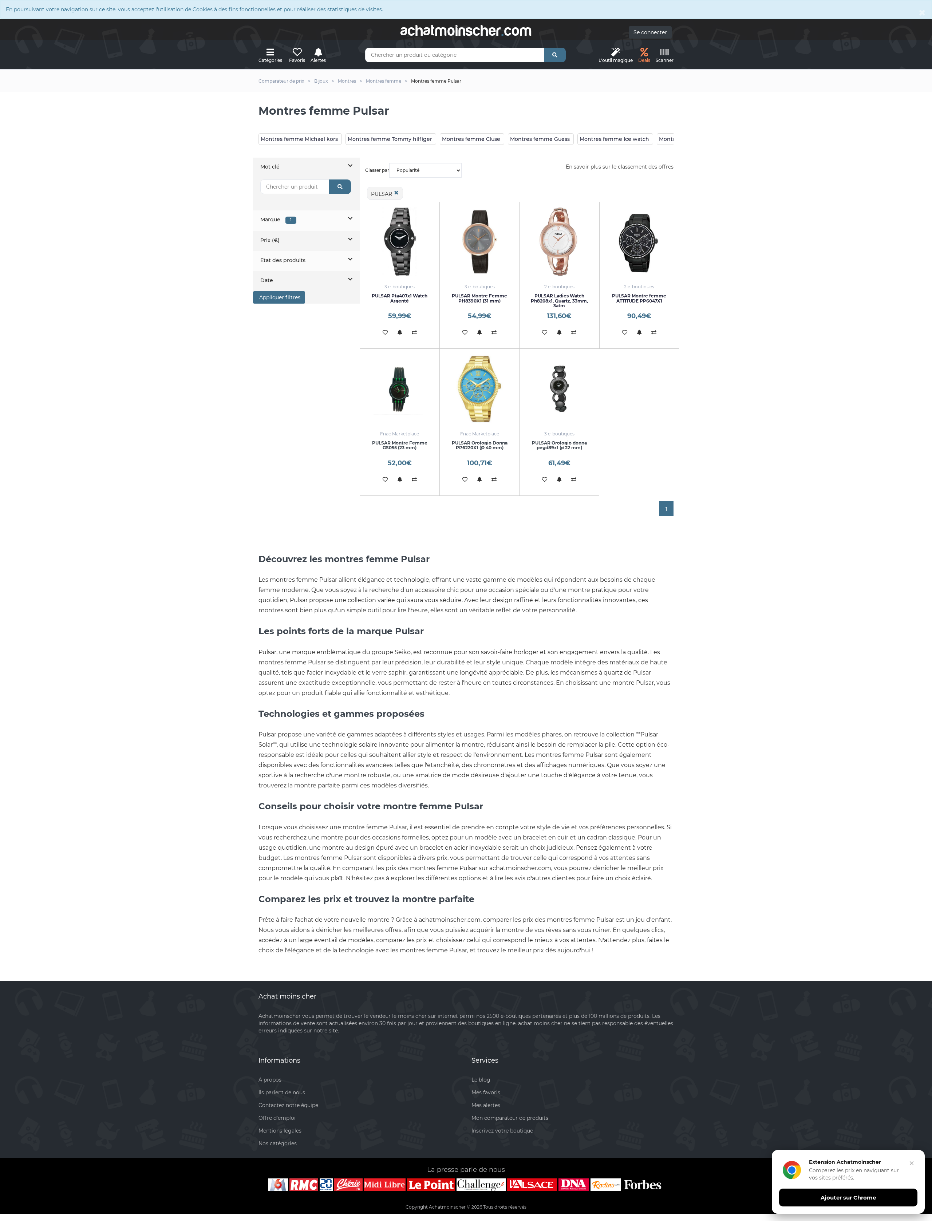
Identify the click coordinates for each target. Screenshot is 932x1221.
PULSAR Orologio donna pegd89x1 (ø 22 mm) (559, 445)
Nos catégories (277, 1143)
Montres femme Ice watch (614, 139)
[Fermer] (911, 1163)
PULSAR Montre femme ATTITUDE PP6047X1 (639, 298)
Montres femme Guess (540, 139)
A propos (269, 1079)
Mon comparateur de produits (509, 1118)
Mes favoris (485, 1092)
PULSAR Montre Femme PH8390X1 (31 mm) (479, 298)
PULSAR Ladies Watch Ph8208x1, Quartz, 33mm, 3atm (559, 300)
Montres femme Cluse (471, 139)
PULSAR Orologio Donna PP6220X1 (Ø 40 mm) (480, 445)
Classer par (377, 170)
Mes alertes (485, 1105)
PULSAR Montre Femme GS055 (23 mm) (399, 445)
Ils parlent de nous (281, 1092)
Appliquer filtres (279, 297)
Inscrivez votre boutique (502, 1130)
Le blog (480, 1079)
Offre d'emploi (277, 1118)
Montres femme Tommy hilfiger (390, 139)
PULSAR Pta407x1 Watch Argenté (399, 298)
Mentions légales (279, 1130)
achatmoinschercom (466, 30)
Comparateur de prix (281, 81)
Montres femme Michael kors (299, 139)
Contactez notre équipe (288, 1105)
